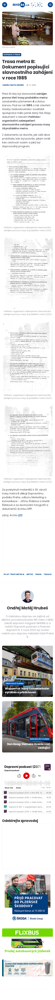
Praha (38, 574)
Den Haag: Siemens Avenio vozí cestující (28, 746)
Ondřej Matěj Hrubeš (13, 85)
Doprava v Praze (12, 54)
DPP (20, 515)
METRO (30, 574)
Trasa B (47, 574)
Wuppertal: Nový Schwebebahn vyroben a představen (27, 690)
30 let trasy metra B (14, 574)
